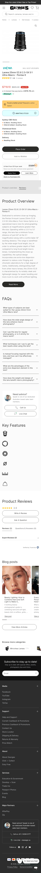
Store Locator (8, 732)
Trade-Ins (6, 786)
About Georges (8, 757)
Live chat (23, 414)
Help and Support (9, 717)
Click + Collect (8, 761)
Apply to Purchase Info (12, 177)
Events (5, 793)
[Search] (6, 14)
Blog (4, 797)
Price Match (7, 743)
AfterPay (6, 811)
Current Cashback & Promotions (15, 721)
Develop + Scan (9, 782)
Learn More (29, 173)
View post (8, 616)
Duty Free (6, 764)
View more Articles (19, 627)
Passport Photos (9, 790)
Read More (13, 284)
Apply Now (12, 173)
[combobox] (20, 14)
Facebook (6, 692)
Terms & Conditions (27, 867)
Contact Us (7, 728)
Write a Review (20, 513)
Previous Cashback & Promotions (16, 724)
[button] (19, 8)
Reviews (22, 188)
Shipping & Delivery (10, 735)
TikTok (5, 703)
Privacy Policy (12, 867)
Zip (3, 815)
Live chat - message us (22, 840)
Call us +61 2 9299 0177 (22, 834)
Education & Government (12, 778)
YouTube (5, 695)
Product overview (9, 188)
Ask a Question (20, 520)
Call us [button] (23, 407)
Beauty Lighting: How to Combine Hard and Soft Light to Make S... (14, 599)
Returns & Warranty (10, 739)
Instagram (6, 699)
